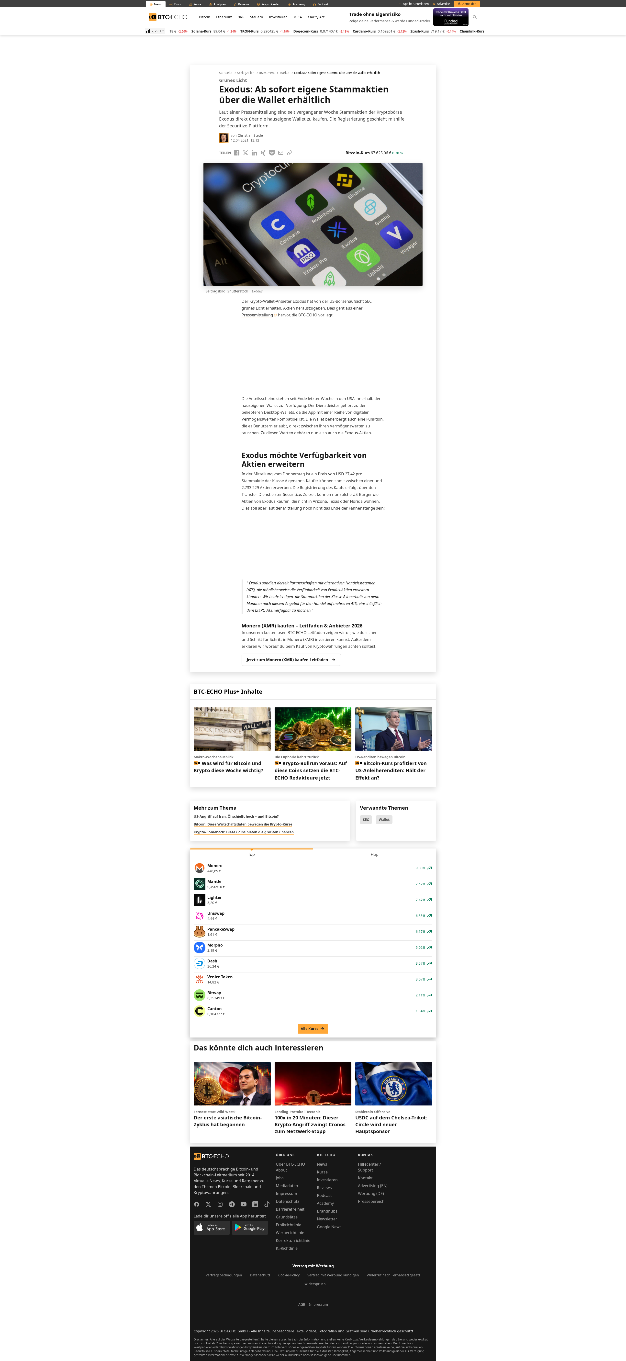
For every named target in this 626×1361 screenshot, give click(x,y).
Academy (325, 1203)
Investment (267, 73)
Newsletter (327, 1219)
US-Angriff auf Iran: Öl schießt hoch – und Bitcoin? (236, 816)
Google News (329, 1226)
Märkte (284, 73)
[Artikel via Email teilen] (281, 153)
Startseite (225, 73)
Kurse (322, 1172)
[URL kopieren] (289, 153)
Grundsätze (287, 1217)
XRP (241, 17)
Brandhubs (327, 1211)
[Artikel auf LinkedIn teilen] (254, 153)
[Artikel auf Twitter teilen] (245, 153)
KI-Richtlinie (287, 1248)
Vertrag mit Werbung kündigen (333, 1275)
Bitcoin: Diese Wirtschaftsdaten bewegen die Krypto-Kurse (243, 824)
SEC (366, 819)
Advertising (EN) (373, 1185)
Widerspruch (315, 1284)
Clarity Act (316, 17)
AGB (301, 1304)
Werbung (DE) (371, 1193)
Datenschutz (287, 1201)
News (322, 1164)
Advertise (443, 4)
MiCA (297, 17)
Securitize (292, 494)
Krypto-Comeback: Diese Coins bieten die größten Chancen (244, 832)
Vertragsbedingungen (224, 1275)
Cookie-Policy (289, 1275)
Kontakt (365, 1178)
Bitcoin (204, 17)
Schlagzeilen (245, 73)
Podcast (324, 1195)
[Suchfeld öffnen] (474, 17)
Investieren (278, 17)
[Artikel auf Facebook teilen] (237, 153)
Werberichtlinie (290, 1232)
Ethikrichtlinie (288, 1224)
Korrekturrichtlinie (293, 1240)
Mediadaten (287, 1185)
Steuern (256, 17)
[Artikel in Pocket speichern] (272, 153)
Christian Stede (250, 135)
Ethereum (224, 17)
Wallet (384, 819)
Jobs (280, 1178)
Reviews (324, 1187)
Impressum (286, 1193)
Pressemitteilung (257, 315)
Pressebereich (371, 1201)
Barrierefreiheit (290, 1209)
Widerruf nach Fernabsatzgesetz (393, 1275)
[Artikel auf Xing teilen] (263, 153)
